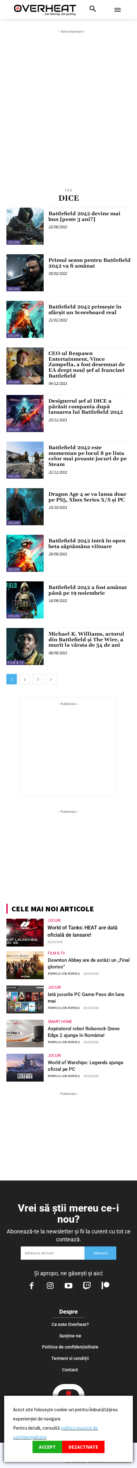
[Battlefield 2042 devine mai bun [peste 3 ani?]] (25, 226)
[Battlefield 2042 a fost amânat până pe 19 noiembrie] (25, 599)
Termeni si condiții (70, 1358)
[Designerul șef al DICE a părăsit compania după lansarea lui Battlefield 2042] (25, 413)
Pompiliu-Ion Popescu (64, 974)
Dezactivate (83, 1447)
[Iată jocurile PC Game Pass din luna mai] (25, 999)
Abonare (100, 1253)
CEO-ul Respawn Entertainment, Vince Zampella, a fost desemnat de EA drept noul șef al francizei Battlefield (86, 364)
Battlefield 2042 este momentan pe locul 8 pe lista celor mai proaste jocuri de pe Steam (87, 456)
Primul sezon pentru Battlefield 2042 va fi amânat (89, 263)
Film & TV (16, 663)
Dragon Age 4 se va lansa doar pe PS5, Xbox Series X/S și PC (87, 497)
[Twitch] (87, 1286)
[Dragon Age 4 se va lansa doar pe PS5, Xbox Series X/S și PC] (25, 506)
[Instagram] (50, 1286)
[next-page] (51, 679)
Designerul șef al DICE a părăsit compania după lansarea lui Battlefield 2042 (85, 406)
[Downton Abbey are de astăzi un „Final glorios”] (25, 965)
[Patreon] (105, 1286)
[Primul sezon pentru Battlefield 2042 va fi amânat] (25, 272)
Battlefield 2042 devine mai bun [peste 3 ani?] (84, 216)
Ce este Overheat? (70, 1324)
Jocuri (14, 242)
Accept (47, 1447)
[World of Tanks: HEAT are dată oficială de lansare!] (25, 933)
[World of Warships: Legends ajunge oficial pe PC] (25, 1068)
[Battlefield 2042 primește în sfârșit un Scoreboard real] (25, 319)
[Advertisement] (68, 103)
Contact (70, 1369)
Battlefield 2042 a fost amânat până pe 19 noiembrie (87, 590)
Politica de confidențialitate (70, 1346)
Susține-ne (70, 1335)
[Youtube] (68, 1286)
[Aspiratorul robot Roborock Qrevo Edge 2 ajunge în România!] (25, 1034)
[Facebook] (31, 1286)
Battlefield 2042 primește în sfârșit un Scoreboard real (84, 310)
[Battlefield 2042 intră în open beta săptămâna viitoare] (25, 553)
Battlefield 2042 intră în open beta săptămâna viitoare (87, 544)
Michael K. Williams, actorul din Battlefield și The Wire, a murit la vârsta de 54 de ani (86, 639)
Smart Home (60, 1022)
